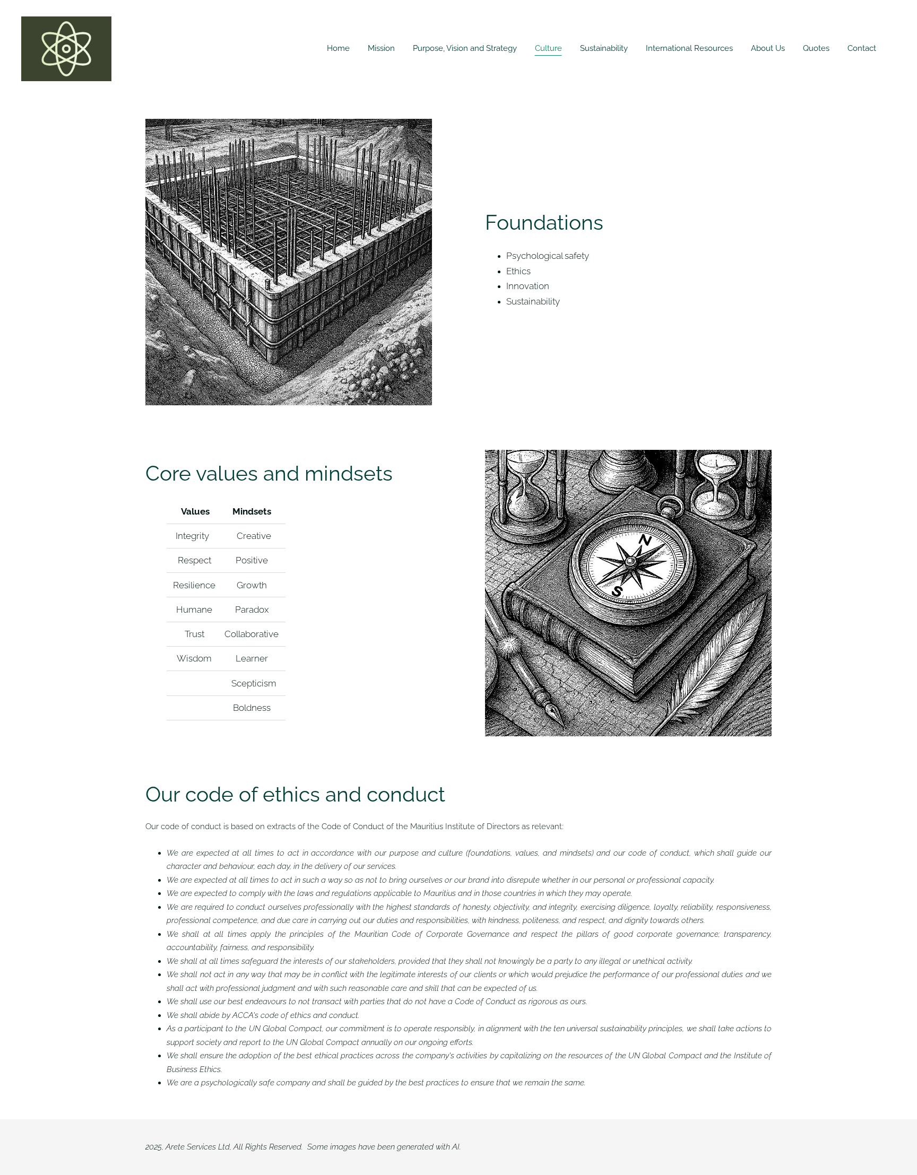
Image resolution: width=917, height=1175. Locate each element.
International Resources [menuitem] (689, 48)
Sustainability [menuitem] (604, 48)
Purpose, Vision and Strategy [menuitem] (465, 48)
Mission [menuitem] (381, 48)
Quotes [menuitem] (816, 48)
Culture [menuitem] (548, 48)
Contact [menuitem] (861, 48)
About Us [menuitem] (768, 48)
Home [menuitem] (338, 48)
